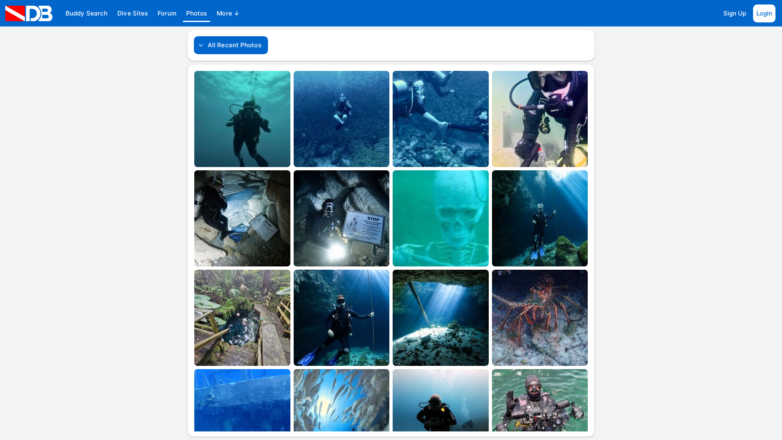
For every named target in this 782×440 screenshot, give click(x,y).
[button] (86, 13)
